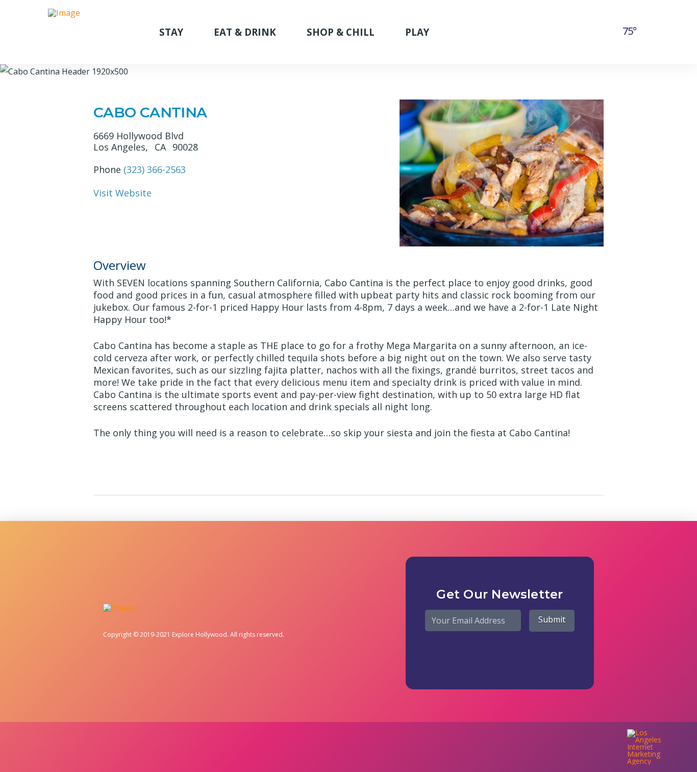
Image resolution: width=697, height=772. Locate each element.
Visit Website (122, 193)
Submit (551, 619)
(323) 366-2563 (154, 169)
